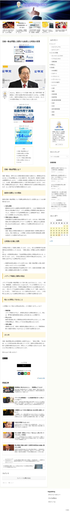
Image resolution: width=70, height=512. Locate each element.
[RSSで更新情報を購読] (28, 373)
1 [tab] (32, 36)
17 (51, 232)
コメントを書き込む (24, 478)
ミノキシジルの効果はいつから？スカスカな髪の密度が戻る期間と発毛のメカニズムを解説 (59, 204)
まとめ (19, 162)
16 (67, 230)
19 (56, 232)
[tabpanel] (8, 27)
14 (61, 230)
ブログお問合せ (52, 498)
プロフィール (51, 502)
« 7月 (51, 241)
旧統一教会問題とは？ (23, 151)
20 (59, 232)
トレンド (5, 358)
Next (69, 28)
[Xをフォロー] (22, 373)
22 (64, 232)
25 (53, 235)
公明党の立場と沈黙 (23, 155)
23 (67, 232)
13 (59, 230)
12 (56, 230)
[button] (67, 156)
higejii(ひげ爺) (59, 129)
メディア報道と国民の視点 (24, 157)
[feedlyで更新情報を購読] (25, 373)
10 (51, 230)
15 (64, 230)
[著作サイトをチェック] (19, 373)
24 (51, 235)
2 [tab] (34, 36)
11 (53, 230)
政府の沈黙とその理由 (23, 153)
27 (59, 235)
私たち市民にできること (24, 160)
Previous (1, 28)
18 (53, 232)
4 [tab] (38, 36)
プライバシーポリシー (54, 494)
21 (61, 232)
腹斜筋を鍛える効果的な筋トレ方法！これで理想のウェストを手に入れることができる (59, 177)
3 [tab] (36, 36)
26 (56, 235)
